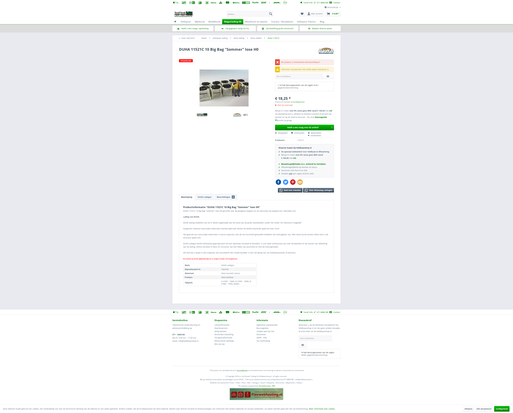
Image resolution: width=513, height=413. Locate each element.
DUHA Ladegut (204, 197)
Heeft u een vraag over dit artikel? (303, 127)
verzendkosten (242, 370)
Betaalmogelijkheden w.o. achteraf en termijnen (303, 164)
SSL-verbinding (263, 341)
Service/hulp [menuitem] (333, 7)
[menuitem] (249, 13)
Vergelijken (282, 133)
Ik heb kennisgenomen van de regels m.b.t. (298, 86)
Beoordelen (315, 133)
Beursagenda (262, 328)
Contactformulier (222, 325)
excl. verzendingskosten (296, 102)
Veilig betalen (220, 331)
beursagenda (321, 117)
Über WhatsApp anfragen (320, 190)
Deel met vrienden (292, 190)
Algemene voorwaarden (267, 325)
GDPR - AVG (261, 337)
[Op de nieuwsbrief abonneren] (302, 345)
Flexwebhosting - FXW (267, 386)
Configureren (502, 409)
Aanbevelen (315, 135)
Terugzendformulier (223, 337)
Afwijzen (468, 409)
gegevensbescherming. (288, 87)
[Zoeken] (270, 13)
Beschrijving (186, 197)
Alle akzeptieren (484, 409)
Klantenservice (221, 328)
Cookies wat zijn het (265, 331)
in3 (330, 110)
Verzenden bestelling (223, 334)
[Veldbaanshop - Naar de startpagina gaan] (184, 14)
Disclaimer (261, 334)
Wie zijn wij (219, 344)
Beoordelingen (225, 197)
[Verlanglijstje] (302, 13)
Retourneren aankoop (224, 341)
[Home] (175, 21)
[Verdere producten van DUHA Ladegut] (326, 52)
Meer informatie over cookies (322, 409)
